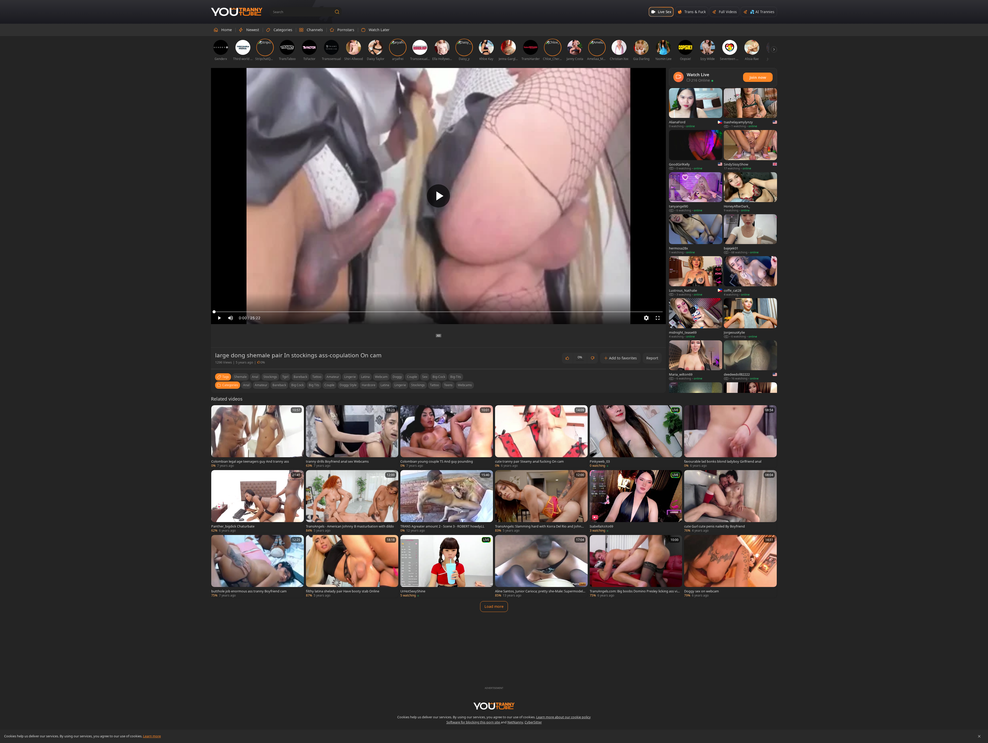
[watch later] (217, 411)
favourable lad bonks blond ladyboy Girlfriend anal (722, 461)
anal (255, 377)
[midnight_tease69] (695, 318)
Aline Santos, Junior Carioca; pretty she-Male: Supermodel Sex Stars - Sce (540, 591)
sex (424, 377)
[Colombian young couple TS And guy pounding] (446, 436)
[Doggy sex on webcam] (730, 566)
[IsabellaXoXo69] (636, 501)
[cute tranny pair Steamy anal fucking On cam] (541, 436)
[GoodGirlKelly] (695, 150)
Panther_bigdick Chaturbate (232, 526)
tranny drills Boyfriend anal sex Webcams (337, 461)
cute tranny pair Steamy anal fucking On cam (529, 461)
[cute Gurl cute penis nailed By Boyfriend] (730, 501)
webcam (381, 377)
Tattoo (434, 385)
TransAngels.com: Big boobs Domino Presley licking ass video (634, 591)
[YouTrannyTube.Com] (236, 12)
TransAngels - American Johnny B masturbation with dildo (350, 526)
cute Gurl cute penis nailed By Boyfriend (714, 526)
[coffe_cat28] (750, 276)
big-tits (455, 377)
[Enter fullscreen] (657, 318)
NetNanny (515, 722)
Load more (494, 606)
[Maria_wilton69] (695, 360)
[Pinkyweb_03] (636, 436)
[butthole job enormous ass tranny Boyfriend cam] (257, 566)
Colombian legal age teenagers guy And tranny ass (250, 461)
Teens (448, 385)
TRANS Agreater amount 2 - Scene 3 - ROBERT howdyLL (442, 526)
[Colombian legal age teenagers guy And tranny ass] (257, 436)
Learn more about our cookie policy (563, 717)
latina (365, 377)
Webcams (465, 385)
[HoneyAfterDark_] (750, 192)
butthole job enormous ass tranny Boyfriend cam (249, 591)
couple (412, 377)
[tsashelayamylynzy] (750, 108)
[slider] (438, 312)
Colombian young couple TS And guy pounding (436, 461)
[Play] (438, 196)
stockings (270, 377)
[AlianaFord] (695, 108)
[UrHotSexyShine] (446, 566)
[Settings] (646, 318)
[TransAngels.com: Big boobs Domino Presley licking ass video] (636, 566)
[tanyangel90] (695, 192)
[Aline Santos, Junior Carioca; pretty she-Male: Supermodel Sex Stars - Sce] (541, 566)
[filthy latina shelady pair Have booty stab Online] (352, 566)
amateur (333, 377)
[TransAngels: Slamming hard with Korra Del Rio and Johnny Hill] (541, 501)
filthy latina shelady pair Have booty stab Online (342, 591)
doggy (397, 377)
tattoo (316, 377)
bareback (300, 377)
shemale (240, 377)
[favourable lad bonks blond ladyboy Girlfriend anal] (730, 436)
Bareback (279, 385)
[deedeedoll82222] (750, 360)
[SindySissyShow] (750, 150)
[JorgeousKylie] (750, 318)
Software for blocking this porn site (473, 722)
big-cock (439, 377)
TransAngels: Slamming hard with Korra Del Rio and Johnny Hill (540, 526)
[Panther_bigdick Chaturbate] (257, 501)
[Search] (337, 11)
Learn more (152, 736)
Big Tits (314, 385)
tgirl (285, 377)
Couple (329, 385)
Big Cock (297, 385)
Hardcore (368, 385)
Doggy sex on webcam (701, 591)
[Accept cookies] (979, 736)
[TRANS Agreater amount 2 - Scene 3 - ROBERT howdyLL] (446, 501)
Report (652, 358)
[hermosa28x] (695, 234)
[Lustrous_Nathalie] (695, 276)
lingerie (350, 377)
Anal (246, 385)
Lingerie (400, 385)
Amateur (261, 385)
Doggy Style (348, 385)
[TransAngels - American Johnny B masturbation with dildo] (352, 501)
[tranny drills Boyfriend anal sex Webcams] (352, 436)
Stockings (418, 385)
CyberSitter (533, 722)
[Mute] (230, 318)
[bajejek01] (750, 234)
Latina (385, 385)
